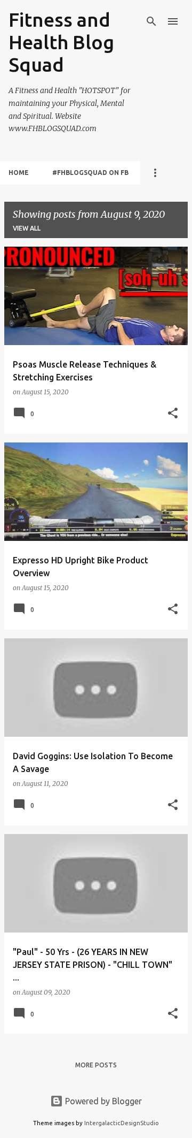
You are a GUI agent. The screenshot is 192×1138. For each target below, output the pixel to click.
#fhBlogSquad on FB (90, 172)
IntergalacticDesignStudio (121, 1123)
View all (27, 228)
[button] (172, 414)
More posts (96, 1064)
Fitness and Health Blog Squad (61, 42)
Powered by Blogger (102, 1101)
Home (19, 172)
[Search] (151, 21)
